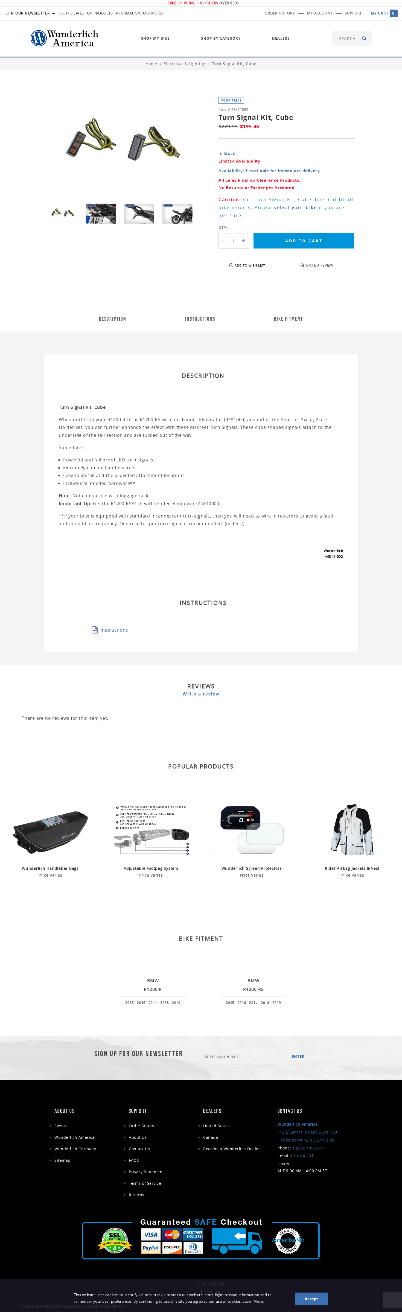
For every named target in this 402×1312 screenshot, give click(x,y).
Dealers (281, 38)
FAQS (134, 1160)
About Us (138, 1137)
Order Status (141, 1125)
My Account (320, 13)
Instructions (114, 630)
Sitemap (62, 1160)
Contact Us (139, 1148)
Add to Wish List (250, 265)
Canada (210, 1137)
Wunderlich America (74, 1137)
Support (353, 13)
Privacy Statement (146, 1171)
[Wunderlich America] (64, 38)
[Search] (365, 38)
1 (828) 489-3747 (308, 1148)
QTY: (223, 227)
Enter (298, 1056)
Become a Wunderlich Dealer (231, 1148)
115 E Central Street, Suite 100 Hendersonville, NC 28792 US (307, 1132)
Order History (280, 13)
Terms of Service (145, 1183)
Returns (136, 1194)
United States (216, 1125)
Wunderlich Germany (75, 1148)
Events (60, 1125)
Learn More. (253, 1301)
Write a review (201, 694)
